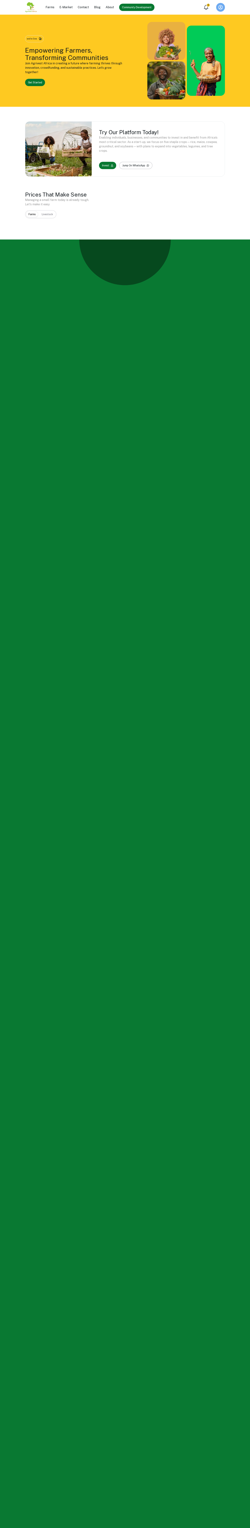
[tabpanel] (125, 221)
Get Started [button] (35, 82)
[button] (220, 7)
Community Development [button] (137, 7)
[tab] (32, 214)
